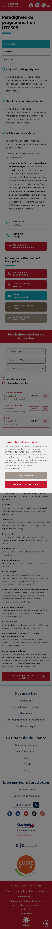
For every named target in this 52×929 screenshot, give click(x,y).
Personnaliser (26, 475)
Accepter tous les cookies (26, 484)
